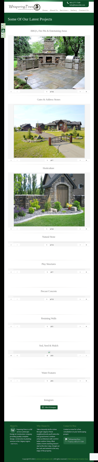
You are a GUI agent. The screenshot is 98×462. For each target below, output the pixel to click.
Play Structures (49, 263)
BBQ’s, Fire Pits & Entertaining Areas (49, 30)
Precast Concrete (49, 291)
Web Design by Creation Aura (78, 459)
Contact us (84, 10)
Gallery (74, 10)
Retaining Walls (48, 318)
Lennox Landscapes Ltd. (44, 459)
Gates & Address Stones (48, 99)
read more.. (14, 444)
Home (45, 10)
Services (64, 10)
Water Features (49, 372)
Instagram (48, 399)
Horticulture (49, 168)
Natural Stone (48, 236)
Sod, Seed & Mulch (48, 345)
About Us (54, 10)
